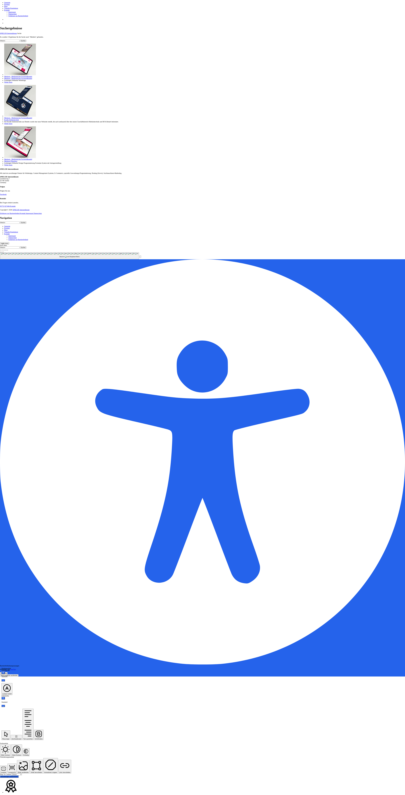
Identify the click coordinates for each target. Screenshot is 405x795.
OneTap (13, 669)
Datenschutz (12, 14)
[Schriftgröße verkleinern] (3, 680)
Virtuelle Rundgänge (11, 8)
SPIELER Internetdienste (8, 33)
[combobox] (69, 255)
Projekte (7, 4)
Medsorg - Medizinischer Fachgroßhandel (18, 76)
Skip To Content (5, 774)
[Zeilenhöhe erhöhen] (3, 698)
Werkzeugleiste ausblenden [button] (9, 675)
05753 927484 (5, 206)
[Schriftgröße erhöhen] (3, 672)
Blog (5, 6)
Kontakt (7, 10)
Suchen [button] (23, 41)
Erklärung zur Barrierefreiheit (18, 16)
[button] (140, 257)
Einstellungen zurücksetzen (9, 776)
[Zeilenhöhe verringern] (3, 706)
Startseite (7, 2)
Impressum (12, 12)
